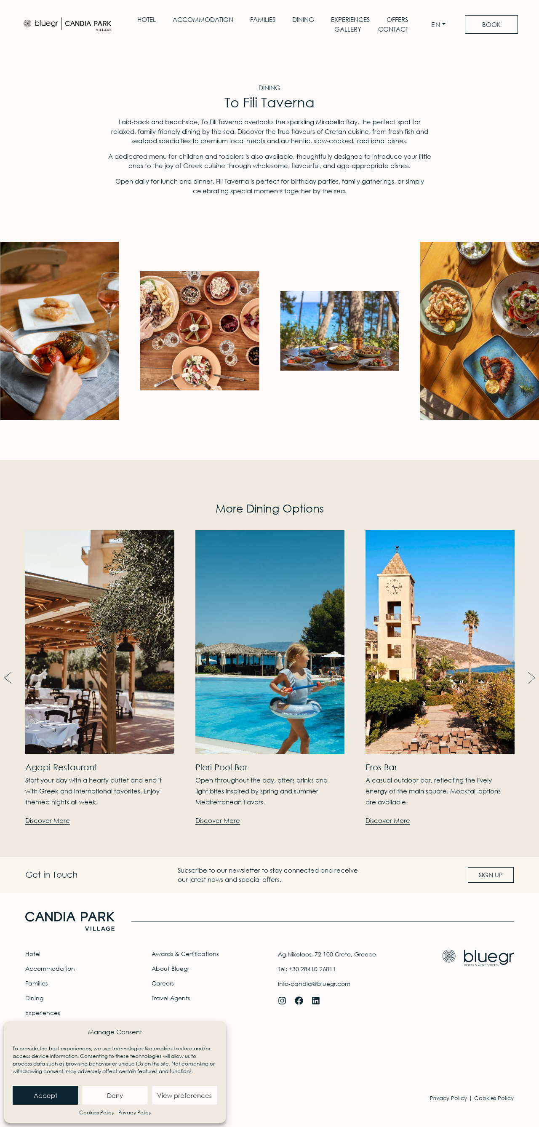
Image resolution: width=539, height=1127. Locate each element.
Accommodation (203, 19)
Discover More (47, 820)
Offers (397, 19)
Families (262, 19)
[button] (9, 332)
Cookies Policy (96, 1112)
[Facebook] (299, 1000)
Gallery (347, 29)
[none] (440, 24)
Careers (162, 983)
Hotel (146, 19)
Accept (45, 1095)
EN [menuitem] (436, 24)
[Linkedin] (316, 1000)
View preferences (184, 1095)
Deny (115, 1095)
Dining (303, 19)
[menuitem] (440, 24)
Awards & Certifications (185, 954)
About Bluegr (170, 968)
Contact (393, 29)
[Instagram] (282, 1000)
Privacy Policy (134, 1112)
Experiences (350, 19)
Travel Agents (171, 998)
